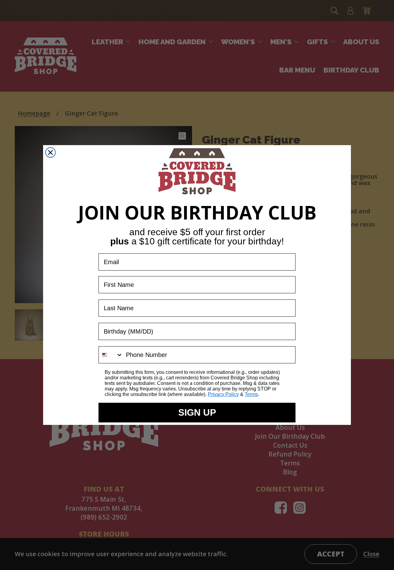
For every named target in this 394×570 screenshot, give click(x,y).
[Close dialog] (50, 152)
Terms (251, 394)
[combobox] (111, 354)
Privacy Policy (223, 394)
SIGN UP (197, 412)
